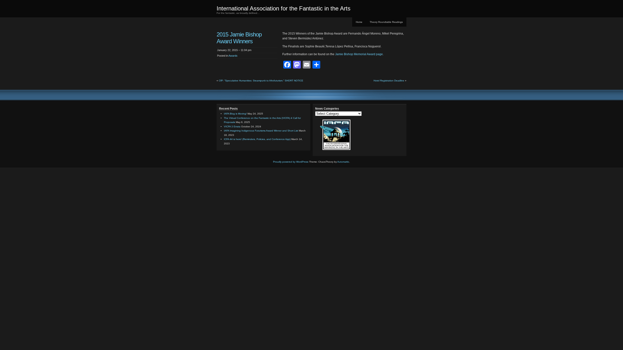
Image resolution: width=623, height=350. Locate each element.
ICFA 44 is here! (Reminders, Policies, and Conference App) (257, 139)
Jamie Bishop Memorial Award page (359, 54)
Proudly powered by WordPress (290, 161)
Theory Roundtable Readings (386, 22)
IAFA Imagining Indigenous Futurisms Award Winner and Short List (261, 130)
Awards (233, 55)
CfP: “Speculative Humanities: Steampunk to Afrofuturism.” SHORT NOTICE (261, 80)
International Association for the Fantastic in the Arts (283, 8)
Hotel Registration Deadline (389, 80)
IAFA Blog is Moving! (235, 113)
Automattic (343, 161)
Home (359, 22)
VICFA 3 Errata (232, 126)
